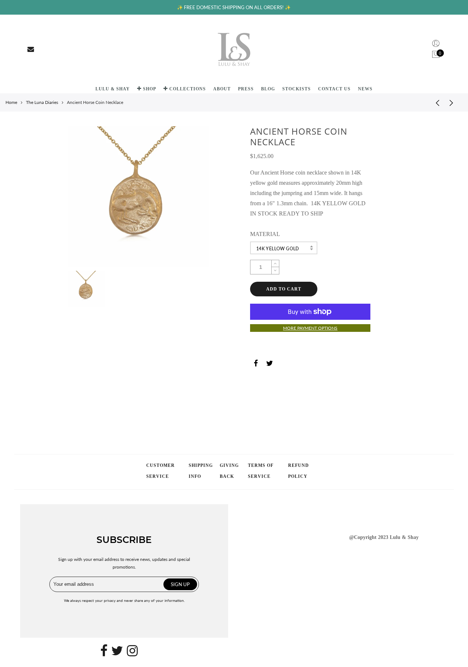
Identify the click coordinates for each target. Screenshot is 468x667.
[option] (138, 196)
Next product (453, 102)
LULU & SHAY (112, 88)
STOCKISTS (296, 88)
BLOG (268, 88)
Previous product (435, 102)
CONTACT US (334, 88)
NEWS (365, 88)
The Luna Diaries (42, 102)
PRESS (246, 88)
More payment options (310, 328)
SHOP (149, 88)
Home (11, 102)
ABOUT (222, 88)
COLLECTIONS (187, 88)
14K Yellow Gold (277, 248)
